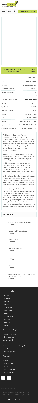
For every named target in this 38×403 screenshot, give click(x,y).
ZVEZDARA (7, 301)
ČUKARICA (6, 313)
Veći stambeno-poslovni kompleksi (14, 346)
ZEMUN (6, 304)
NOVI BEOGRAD (8, 316)
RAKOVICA (6, 322)
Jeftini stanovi (8, 340)
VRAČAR (28, 100)
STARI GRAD (7, 307)
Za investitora (8, 364)
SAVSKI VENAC (8, 310)
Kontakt (6, 366)
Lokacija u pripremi (9, 352)
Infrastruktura (21, 69)
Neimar (34, 100)
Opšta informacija (9, 69)
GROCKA (6, 325)
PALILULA (6, 319)
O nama (5, 361)
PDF (33, 69)
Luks (4, 343)
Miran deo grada (8, 337)
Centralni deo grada (9, 334)
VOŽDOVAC (7, 299)
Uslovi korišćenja (8, 372)
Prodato (6, 349)
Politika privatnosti (9, 369)
